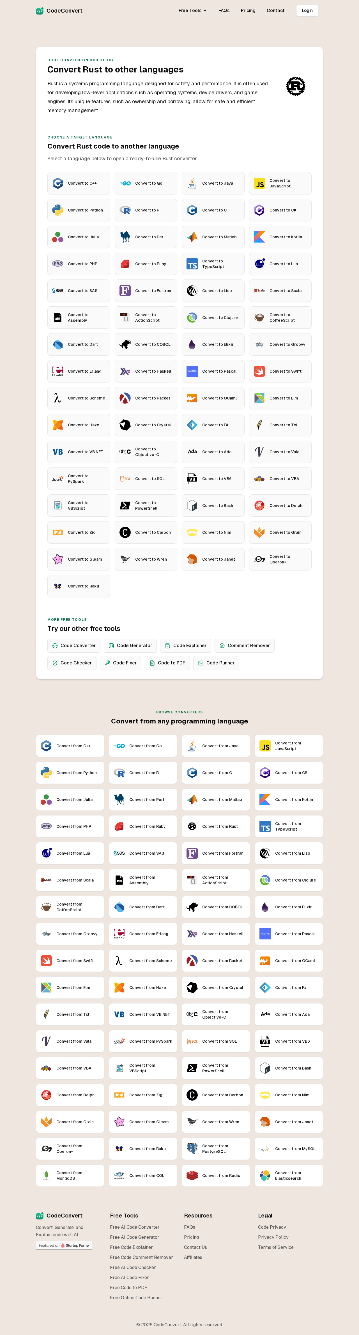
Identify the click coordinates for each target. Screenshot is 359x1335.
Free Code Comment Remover (141, 1257)
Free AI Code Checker (133, 1267)
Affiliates (193, 1257)
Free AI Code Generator (134, 1237)
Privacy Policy (273, 1237)
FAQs (224, 10)
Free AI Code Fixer (129, 1277)
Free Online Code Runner (136, 1297)
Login (307, 10)
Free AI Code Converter (135, 1227)
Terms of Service (276, 1247)
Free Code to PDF (128, 1287)
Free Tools (190, 10)
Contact (276, 10)
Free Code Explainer (131, 1247)
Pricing (248, 10)
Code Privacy (272, 1227)
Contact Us (195, 1247)
